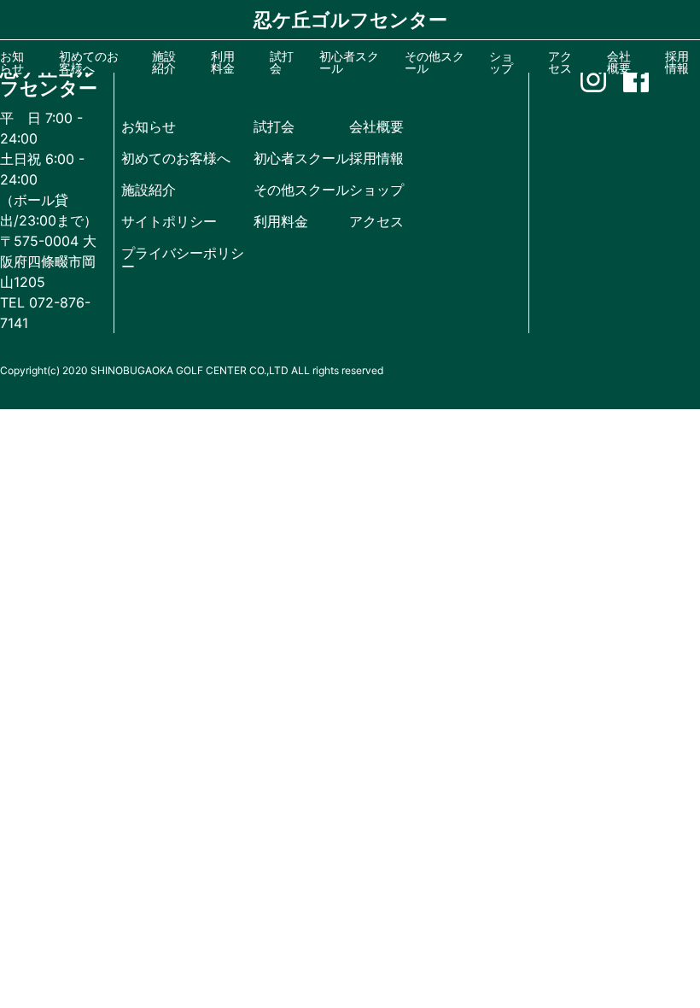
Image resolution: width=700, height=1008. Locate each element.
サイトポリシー (169, 221)
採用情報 (376, 158)
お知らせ (148, 126)
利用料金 (281, 221)
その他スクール (301, 189)
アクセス (376, 221)
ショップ (376, 189)
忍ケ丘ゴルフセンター (350, 20)
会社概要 (376, 126)
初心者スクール (301, 158)
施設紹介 (148, 189)
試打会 (274, 126)
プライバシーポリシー (182, 259)
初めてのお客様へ (175, 158)
